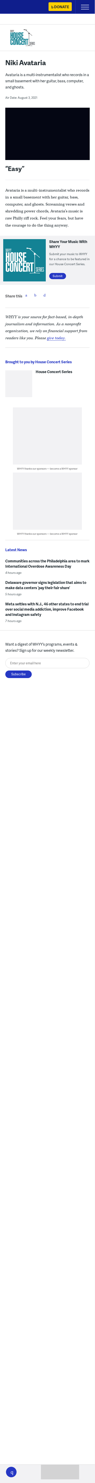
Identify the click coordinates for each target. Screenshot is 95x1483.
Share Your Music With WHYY (68, 244)
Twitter (35, 295)
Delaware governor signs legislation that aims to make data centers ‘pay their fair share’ (45, 585)
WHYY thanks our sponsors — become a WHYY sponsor (47, 468)
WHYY (17, 7)
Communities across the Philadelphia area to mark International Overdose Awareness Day (47, 563)
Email (44, 295)
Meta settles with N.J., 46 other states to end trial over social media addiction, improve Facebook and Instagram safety (47, 609)
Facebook (26, 295)
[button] (11, 1472)
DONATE (61, 6)
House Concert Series (54, 371)
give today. (56, 338)
